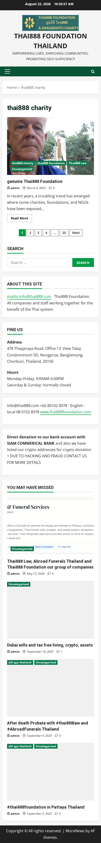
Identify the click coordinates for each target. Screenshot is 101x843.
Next (76, 232)
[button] (7, 71)
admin (15, 188)
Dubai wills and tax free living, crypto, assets (50, 645)
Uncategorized (22, 169)
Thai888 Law (77, 163)
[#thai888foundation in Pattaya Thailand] (50, 772)
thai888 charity (23, 163)
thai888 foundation (51, 163)
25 (64, 232)
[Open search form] (93, 71)
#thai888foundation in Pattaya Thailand (46, 807)
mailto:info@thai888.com (29, 296)
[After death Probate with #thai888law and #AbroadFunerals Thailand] (50, 688)
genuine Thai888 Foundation (50, 146)
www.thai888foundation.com (65, 411)
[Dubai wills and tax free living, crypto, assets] (50, 610)
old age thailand (20, 662)
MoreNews (75, 830)
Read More (21, 219)
